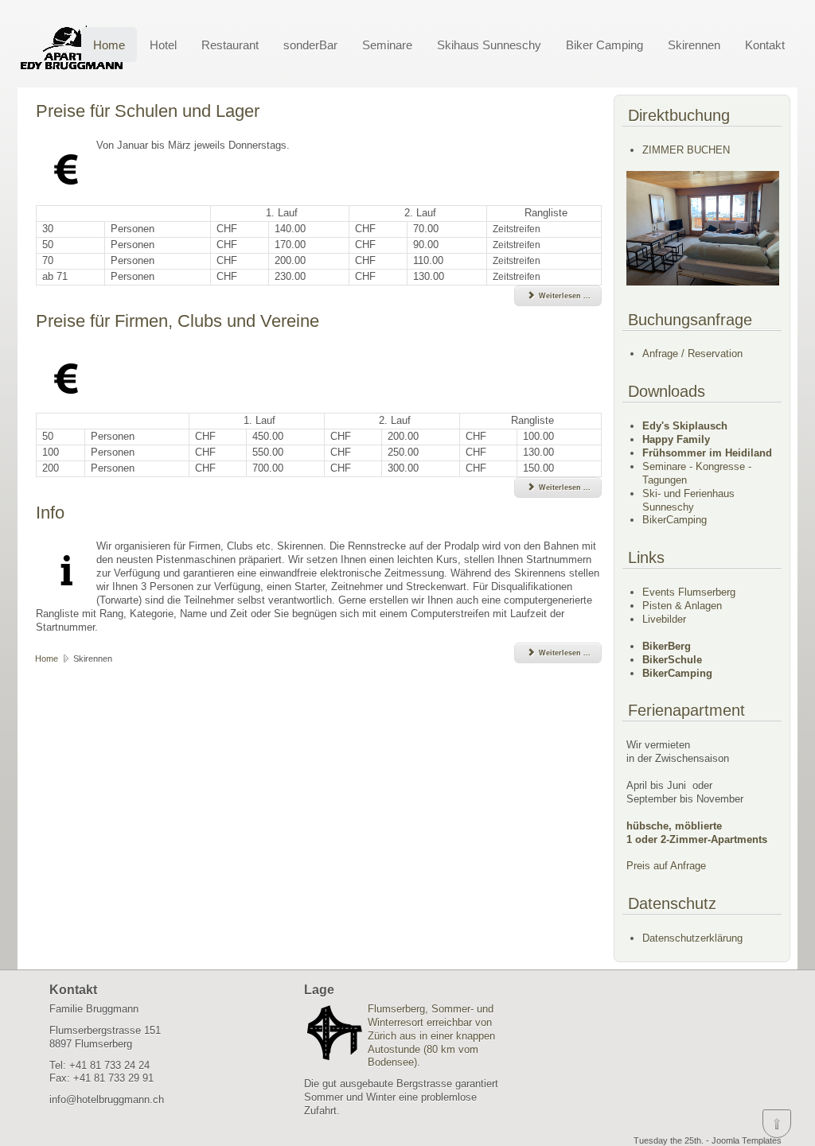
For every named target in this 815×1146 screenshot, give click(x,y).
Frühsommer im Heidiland (707, 453)
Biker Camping (604, 45)
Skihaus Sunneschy (489, 45)
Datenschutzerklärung (692, 938)
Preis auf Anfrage (666, 866)
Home (109, 45)
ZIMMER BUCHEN (686, 150)
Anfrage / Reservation (692, 353)
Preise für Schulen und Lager (147, 111)
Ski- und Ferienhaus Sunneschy (688, 500)
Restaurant (230, 45)
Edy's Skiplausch (684, 426)
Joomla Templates (747, 1140)
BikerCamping (674, 520)
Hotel (163, 45)
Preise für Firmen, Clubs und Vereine (177, 321)
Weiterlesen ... (563, 296)
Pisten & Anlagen (682, 606)
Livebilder (664, 619)
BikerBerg (666, 646)
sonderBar (310, 45)
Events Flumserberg (688, 592)
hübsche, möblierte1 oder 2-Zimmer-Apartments (696, 832)
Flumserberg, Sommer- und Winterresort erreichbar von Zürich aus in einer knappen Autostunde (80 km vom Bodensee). (431, 1036)
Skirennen (694, 45)
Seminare (387, 45)
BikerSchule (672, 660)
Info (50, 512)
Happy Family (676, 439)
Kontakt (765, 45)
